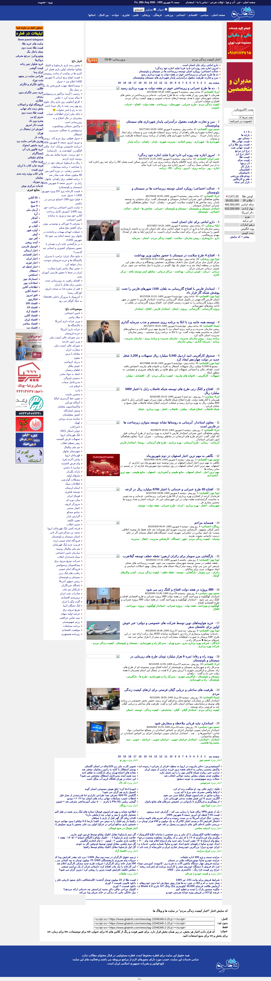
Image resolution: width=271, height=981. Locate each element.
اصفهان (151, 472)
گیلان (176, 709)
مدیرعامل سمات (71, 382)
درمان (206, 271)
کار (148, 375)
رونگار (216, 526)
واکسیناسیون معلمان (69, 406)
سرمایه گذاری (202, 341)
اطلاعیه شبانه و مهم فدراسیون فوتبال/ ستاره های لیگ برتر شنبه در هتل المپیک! (93, 811)
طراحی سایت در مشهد (30, 76)
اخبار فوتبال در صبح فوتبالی (123, 828)
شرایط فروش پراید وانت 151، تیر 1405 (198, 879)
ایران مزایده (203, 850)
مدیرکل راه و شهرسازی (153, 643)
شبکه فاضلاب (212, 409)
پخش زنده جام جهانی (31, 108)
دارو (217, 238)
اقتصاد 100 (32, 303)
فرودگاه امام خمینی (69, 569)
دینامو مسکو (73, 512)
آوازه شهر (32, 230)
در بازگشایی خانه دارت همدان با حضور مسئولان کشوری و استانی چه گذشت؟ (62, 248)
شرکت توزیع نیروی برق (67, 560)
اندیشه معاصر (202, 828)
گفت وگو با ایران (71, 601)
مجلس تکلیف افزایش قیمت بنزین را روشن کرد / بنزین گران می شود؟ (97, 869)
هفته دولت (148, 104)
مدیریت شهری (168, 141)
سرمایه (136, 238)
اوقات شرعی (216, 2)
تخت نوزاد (37, 80)
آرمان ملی (32, 209)
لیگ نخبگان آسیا (71, 605)
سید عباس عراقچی (69, 617)
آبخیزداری (212, 475)
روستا (141, 442)
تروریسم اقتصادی (70, 597)
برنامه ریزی (198, 168)
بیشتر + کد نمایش (239, 236)
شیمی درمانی (193, 271)
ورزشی (169, 14)
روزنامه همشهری (70, 634)
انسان (146, 238)
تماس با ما (202, 2)
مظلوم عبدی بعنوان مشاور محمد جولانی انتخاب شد (192, 775)
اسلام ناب (74, 386)
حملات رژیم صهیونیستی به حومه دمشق (198, 778)
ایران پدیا (38, 72)
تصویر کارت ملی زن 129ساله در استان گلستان (110, 766)
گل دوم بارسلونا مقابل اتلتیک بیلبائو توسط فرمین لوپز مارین (103, 834)
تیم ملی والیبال (72, 447)
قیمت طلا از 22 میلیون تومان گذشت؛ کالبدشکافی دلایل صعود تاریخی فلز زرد (94, 879)
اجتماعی (180, 14)
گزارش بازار (73, 516)
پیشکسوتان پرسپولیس (68, 564)
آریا (36, 213)
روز (209, 168)
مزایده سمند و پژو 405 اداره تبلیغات (200, 857)
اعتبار (164, 409)
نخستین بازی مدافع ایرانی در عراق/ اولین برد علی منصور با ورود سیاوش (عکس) (92, 824)
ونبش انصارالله (72, 410)
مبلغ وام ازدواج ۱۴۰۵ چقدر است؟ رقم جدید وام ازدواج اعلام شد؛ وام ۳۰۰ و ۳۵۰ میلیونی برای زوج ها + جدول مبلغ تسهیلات (153, 840)
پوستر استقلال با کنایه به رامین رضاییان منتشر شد (109, 769)
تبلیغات (122, 873)
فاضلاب (174, 409)
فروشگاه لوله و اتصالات (30, 104)
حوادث (115, 14)
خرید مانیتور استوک (32, 145)
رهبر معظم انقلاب (70, 443)
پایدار (154, 141)
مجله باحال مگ (35, 51)
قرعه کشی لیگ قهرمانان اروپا (64, 528)
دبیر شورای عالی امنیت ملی (64, 337)
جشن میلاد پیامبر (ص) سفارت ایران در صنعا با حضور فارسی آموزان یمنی (62, 272)
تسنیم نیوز (214, 129)
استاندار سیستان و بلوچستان (204, 208)
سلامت (178, 238)
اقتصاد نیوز (32, 327)
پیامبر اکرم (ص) (71, 459)
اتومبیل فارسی (29, 246)
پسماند (215, 538)
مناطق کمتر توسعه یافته (142, 271)
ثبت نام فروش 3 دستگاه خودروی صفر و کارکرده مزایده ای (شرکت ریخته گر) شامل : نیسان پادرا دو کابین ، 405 (159, 866)
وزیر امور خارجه (71, 341)
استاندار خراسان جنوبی (184, 739)
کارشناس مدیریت (159, 538)
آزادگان (215, 643)
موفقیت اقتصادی (71, 629)
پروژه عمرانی (174, 605)
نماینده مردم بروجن (69, 418)
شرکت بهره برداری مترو (196, 643)
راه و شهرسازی (198, 679)
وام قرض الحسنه (70, 463)
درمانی (215, 271)
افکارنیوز (33, 299)
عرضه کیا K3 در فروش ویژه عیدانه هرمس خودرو (193, 892)
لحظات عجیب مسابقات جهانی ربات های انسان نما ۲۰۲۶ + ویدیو (101, 798)
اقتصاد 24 (32, 307)
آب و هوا (230, 2)
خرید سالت (37, 161)
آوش (35, 234)
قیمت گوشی (36, 67)
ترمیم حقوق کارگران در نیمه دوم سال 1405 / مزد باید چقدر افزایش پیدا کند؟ (94, 857)
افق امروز (32, 295)
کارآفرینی (203, 375)
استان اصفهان (193, 472)
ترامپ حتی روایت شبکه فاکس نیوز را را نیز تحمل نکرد (190, 772)
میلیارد (129, 375)
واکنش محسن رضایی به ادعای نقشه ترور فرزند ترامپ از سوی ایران (182, 769)
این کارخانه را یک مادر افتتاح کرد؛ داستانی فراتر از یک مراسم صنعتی (98, 866)
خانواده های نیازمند (185, 375)
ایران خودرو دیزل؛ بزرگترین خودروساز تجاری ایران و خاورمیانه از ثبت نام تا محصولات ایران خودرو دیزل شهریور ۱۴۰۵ (156, 846)
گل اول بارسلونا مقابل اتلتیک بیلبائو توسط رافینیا (110, 846)
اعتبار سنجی (73, 508)
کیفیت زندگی (151, 709)
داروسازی (207, 238)
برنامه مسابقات (71, 625)
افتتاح (137, 104)
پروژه (184, 308)
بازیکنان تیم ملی (71, 589)
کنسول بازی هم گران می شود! (119, 792)
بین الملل (104, 14)
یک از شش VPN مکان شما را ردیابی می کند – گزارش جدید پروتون (183, 811)
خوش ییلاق (74, 365)
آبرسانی (215, 442)
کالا (170, 168)
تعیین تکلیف (73, 520)
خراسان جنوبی (161, 739)
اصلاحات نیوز (31, 282)
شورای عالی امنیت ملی (67, 345)
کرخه (180, 505)
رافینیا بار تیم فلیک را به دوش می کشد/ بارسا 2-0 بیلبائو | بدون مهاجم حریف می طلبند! (89, 821)
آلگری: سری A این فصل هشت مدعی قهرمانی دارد (192, 798)
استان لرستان (72, 487)
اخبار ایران (32, 258)
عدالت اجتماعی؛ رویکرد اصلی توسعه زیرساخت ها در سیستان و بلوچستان (178, 71)
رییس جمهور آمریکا (69, 581)
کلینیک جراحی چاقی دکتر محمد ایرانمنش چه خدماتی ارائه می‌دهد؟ (99, 889)
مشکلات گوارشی (70, 479)
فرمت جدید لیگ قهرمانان (66, 544)
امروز (186, 168)
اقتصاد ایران (31, 319)
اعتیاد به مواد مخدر (70, 373)
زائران (216, 572)
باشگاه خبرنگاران (70, 585)
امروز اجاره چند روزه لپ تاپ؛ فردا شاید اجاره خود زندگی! (186, 68)
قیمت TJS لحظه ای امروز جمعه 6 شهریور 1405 (193, 814)
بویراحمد (131, 605)
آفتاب (35, 222)
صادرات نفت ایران (70, 593)
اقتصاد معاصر (30, 323)
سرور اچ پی (36, 116)
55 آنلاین (33, 197)
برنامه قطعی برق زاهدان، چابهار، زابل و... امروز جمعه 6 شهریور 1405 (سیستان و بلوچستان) (62, 183)
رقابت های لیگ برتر (69, 573)
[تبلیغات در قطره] (29, 35)
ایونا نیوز (214, 258)
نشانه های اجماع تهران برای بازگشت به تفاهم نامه (109, 772)
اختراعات (75, 426)
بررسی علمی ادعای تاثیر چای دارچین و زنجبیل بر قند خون (188, 824)
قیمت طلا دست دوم (32, 47)
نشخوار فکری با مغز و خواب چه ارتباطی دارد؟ (111, 814)
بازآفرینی (132, 676)
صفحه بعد (213, 82)
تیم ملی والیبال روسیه (68, 548)
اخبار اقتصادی (30, 254)
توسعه (141, 505)
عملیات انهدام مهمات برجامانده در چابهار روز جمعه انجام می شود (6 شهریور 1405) (62, 235)
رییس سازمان (191, 238)
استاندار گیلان (189, 709)
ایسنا (216, 325)
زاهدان (145, 141)
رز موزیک (38, 181)
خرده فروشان (72, 333)
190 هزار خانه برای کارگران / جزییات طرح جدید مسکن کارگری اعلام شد (96, 863)
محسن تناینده (73, 394)
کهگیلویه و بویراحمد (208, 605)
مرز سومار (204, 572)
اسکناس (33, 274)
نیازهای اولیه (73, 475)
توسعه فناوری (72, 491)
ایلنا (217, 225)
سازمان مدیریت (133, 338)
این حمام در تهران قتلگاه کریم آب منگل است (111, 778)
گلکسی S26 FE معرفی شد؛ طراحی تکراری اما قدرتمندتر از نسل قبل (98, 795)
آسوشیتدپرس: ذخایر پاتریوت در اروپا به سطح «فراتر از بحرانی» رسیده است (178, 766)
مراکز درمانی (164, 271)
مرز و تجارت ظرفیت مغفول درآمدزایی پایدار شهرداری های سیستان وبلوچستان (175, 77)
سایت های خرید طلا (32, 43)
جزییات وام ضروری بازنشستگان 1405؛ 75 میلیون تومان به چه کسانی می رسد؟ (93, 860)
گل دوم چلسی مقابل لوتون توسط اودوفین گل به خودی (106, 843)
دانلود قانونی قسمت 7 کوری (120, 882)
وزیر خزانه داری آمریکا (67, 321)
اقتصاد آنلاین (31, 315)
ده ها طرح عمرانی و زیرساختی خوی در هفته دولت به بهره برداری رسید (179, 74)
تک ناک (122, 782)
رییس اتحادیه (185, 141)
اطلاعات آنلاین (30, 287)
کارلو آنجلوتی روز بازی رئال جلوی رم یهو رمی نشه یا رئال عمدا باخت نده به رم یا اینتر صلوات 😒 (63, 105)
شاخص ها (147, 208)
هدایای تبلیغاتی (35, 157)
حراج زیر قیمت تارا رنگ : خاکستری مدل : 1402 (193, 869)
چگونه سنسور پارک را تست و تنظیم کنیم (198, 889)
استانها (91, 14)
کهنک (77, 422)
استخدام (190, 2)
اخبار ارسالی (31, 250)
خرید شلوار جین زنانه (31, 63)
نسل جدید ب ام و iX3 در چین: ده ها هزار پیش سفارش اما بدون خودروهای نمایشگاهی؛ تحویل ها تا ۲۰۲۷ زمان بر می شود (154, 882)
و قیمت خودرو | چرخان (197, 873)
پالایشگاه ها (74, 325)
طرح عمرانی (189, 104)
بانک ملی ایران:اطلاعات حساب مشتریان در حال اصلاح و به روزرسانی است (64, 118)
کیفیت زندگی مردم (209, 104)
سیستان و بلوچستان (175, 208)
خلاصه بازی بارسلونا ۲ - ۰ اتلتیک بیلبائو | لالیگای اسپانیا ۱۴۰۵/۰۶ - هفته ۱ (97, 837)
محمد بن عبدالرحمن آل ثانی (65, 532)
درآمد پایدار (134, 141)
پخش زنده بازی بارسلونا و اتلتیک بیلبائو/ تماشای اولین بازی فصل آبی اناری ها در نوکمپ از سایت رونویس (62, 69)
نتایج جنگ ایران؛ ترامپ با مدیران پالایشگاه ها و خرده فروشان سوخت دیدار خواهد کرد (63, 260)
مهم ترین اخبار (211, 472)
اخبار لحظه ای (30, 266)
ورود (50, 2)
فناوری (126, 14)
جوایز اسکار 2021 (70, 430)
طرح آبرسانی (191, 442)
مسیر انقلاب (73, 524)
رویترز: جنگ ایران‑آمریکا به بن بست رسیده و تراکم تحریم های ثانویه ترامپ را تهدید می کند (170, 817)
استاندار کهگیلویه (156, 605)
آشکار (34, 217)
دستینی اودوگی (72, 378)
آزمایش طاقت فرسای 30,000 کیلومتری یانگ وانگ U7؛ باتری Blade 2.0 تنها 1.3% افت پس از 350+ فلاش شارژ (159, 886)
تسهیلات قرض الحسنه (68, 438)
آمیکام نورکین (72, 402)
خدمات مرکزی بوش (32, 185)
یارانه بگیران (73, 471)
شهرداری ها (213, 141)
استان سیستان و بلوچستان (66, 536)
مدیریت (135, 538)
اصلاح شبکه (196, 409)
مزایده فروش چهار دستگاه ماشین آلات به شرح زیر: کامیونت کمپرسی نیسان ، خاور (174, 863)
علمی (136, 14)
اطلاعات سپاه (72, 483)
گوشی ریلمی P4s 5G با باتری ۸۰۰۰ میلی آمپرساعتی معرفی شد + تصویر (96, 801)
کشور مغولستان (71, 414)
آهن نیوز (33, 238)
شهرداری (199, 141)
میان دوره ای (73, 499)
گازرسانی (194, 308)
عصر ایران (213, 158)
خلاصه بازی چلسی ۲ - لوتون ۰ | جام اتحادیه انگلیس (108, 840)
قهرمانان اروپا (72, 455)
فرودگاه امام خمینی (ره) (66, 540)
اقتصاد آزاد (120, 850)
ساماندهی (166, 709)
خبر (239, 2)
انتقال (145, 538)
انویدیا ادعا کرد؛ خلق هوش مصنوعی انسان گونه (110, 788)
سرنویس (205, 782)
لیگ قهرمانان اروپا (70, 434)
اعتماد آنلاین (31, 291)
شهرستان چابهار (71, 451)
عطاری (39, 100)
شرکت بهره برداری (208, 646)
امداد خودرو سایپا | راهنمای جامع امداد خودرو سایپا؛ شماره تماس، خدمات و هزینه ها (174, 843)
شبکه (141, 409)
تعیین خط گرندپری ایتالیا (67, 398)
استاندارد (204, 739)
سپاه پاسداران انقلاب (68, 556)
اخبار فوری (32, 262)
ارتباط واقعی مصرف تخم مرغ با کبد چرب (197, 792)
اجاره (216, 168)
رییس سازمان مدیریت (192, 338)
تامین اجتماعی (72, 313)
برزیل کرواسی (72, 361)
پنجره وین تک (36, 120)
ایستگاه (176, 538)
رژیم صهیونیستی (71, 621)
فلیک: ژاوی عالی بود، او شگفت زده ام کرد (196, 788)
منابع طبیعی (138, 472)
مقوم (77, 357)
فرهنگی (157, 14)
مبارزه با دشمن (71, 467)
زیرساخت (162, 104)
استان (136, 208)
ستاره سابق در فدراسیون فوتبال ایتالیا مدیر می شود (191, 795)
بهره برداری (152, 409)
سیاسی (204, 14)
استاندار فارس (162, 308)
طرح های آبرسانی (156, 442)
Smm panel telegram (30, 39)
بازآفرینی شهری (187, 676)
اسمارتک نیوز (30, 278)
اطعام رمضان (72, 369)
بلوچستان (203, 211)
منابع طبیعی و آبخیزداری (171, 472)
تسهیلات (215, 375)
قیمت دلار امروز (34, 124)
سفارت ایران (73, 349)
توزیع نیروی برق (71, 609)
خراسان (146, 739)
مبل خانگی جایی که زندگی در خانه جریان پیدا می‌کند (107, 892)
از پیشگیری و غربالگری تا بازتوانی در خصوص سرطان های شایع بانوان (182, 801)
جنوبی (136, 739)
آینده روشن (31, 242)
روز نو (123, 759)
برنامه (162, 168)
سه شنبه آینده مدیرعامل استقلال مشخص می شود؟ (108, 775)
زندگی (177, 168)
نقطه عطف (167, 572)
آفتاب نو (33, 226)
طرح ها (143, 676)
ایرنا (217, 91)
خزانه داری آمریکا (70, 329)
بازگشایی (191, 572)
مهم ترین (125, 472)
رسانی (204, 442)
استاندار (139, 308)
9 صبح (34, 205)
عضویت (42, 2)
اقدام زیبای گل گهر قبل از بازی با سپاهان (114, 817)
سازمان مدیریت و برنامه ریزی (161, 338)
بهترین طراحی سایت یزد (30, 141)
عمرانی (158, 208)
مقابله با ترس (72, 353)
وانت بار (38, 137)
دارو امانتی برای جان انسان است (200, 65)
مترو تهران (174, 643)
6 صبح (34, 201)
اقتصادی (192, 14)
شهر (184, 538)
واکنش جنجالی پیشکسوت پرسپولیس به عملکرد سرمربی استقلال (65, 130)
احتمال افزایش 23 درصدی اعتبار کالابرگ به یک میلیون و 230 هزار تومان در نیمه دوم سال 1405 (168, 821)
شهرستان (175, 104)
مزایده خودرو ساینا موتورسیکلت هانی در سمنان (194, 860)
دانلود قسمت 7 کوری (124, 886)
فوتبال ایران (73, 495)
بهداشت (179, 271)
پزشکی (146, 14)
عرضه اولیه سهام (70, 613)
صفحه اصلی (249, 2)
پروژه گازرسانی (210, 308)
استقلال (33, 270)
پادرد (77, 390)
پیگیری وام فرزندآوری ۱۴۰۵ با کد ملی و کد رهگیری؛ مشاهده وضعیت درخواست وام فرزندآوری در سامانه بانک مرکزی (156, 837)
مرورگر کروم (72, 504)
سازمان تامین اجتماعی (67, 552)
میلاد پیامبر (74, 317)
